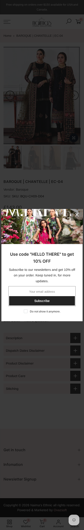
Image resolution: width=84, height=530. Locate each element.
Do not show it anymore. (45, 311)
